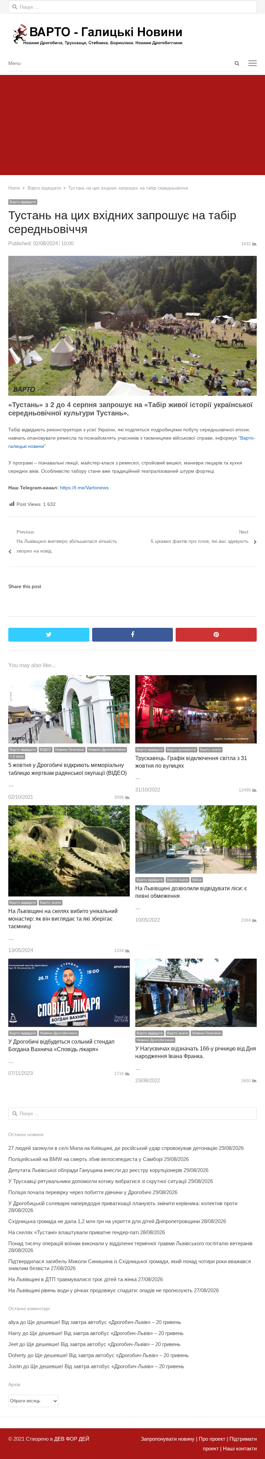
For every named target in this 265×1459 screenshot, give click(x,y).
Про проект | (212, 1439)
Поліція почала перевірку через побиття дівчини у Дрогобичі (79, 1192)
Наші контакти (239, 1448)
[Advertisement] (132, 123)
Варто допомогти (181, 749)
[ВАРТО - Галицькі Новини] (132, 34)
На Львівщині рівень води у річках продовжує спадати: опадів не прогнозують (100, 1290)
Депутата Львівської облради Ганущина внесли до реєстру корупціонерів (95, 1170)
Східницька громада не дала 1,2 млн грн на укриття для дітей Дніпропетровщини (104, 1221)
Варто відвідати (23, 202)
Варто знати (210, 749)
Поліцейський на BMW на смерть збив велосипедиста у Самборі (85, 1159)
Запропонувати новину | (169, 1439)
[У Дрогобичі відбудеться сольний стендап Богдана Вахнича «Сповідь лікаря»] (69, 963)
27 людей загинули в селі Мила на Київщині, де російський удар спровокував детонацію (112, 1148)
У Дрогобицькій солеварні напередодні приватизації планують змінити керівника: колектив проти (122, 1203)
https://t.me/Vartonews (84, 487)
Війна (197, 880)
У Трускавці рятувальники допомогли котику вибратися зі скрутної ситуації (97, 1181)
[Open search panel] (236, 63)
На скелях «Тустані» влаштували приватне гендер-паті (73, 1232)
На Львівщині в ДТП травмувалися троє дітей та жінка (72, 1279)
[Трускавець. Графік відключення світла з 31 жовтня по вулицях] (196, 680)
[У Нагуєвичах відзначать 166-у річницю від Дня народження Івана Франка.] (196, 963)
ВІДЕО (45, 749)
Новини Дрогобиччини (107, 749)
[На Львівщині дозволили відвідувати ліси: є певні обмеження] (196, 810)
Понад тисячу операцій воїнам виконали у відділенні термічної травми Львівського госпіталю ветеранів (130, 1243)
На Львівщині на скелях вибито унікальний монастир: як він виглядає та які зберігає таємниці (63, 919)
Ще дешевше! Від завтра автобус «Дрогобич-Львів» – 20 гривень (104, 1322)
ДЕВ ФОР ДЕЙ (71, 1439)
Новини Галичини (69, 749)
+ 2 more (17, 756)
